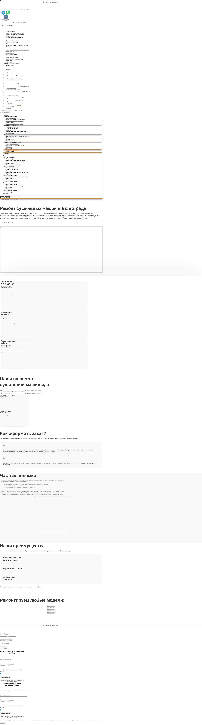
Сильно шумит (10, 36)
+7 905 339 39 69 (4, 20)
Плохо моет (9, 60)
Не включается (10, 51)
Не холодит (9, 43)
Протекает (9, 62)
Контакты (6, 67)
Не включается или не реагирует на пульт (17, 45)
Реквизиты (3, 646)
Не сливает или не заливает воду (15, 59)
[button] (6, 25)
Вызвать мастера (5, 112)
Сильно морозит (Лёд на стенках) (15, 34)
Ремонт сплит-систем (10, 39)
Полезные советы (4, 19)
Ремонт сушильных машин (11, 63)
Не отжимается (10, 53)
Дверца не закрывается (12, 57)
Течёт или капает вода (12, 42)
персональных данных (12, 681)
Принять (3, 722)
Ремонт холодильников (10, 30)
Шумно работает (10, 46)
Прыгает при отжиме (11, 54)
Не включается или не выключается (15, 33)
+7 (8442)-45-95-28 (5, 110)
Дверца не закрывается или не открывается (17, 50)
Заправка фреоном (11, 31)
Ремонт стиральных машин (12, 48)
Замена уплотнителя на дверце (14, 37)
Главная (6, 28)
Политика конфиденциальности (8, 636)
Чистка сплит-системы (12, 40)
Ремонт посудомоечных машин (13, 56)
